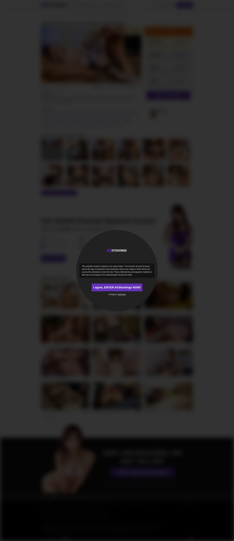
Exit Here (122, 294)
